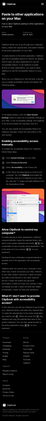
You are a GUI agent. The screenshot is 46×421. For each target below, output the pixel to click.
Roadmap (6, 349)
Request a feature (10, 371)
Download (7, 342)
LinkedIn (26, 356)
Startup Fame (28, 353)
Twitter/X (26, 363)
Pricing (5, 353)
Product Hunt (28, 346)
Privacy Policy (8, 392)
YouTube (26, 359)
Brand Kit (6, 389)
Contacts (6, 385)
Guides (5, 356)
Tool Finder (27, 349)
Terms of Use (8, 396)
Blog (4, 359)
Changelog (7, 346)
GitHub (26, 342)
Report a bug (8, 374)
